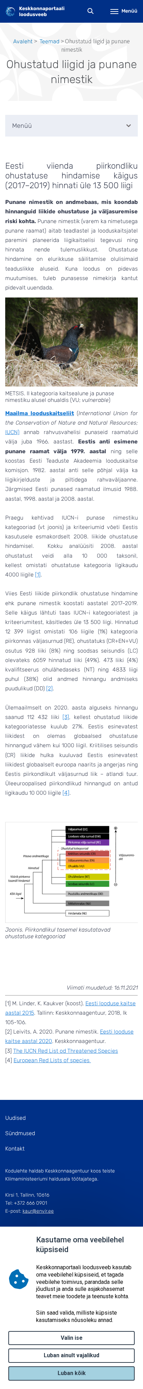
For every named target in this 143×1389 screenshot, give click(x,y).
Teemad (49, 41)
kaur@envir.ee (38, 1211)
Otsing (90, 11)
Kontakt (15, 1148)
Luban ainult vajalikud (71, 1355)
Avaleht (23, 41)
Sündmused (20, 1133)
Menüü (129, 11)
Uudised (15, 1118)
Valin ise (72, 1338)
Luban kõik (72, 1373)
